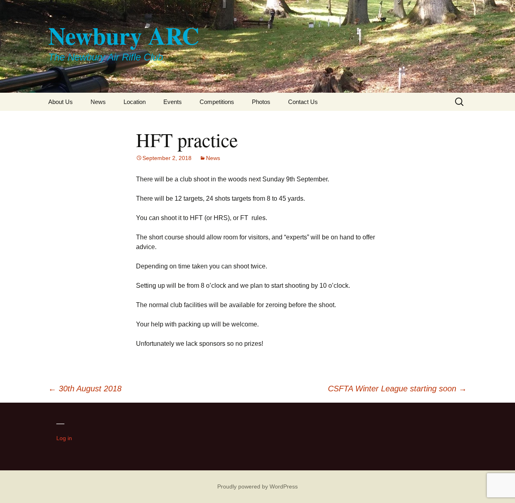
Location (135, 101)
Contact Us (303, 101)
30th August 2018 (85, 388)
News (98, 101)
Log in (64, 438)
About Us (60, 101)
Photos (261, 101)
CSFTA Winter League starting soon (397, 388)
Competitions (217, 101)
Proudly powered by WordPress (257, 486)
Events (172, 101)
